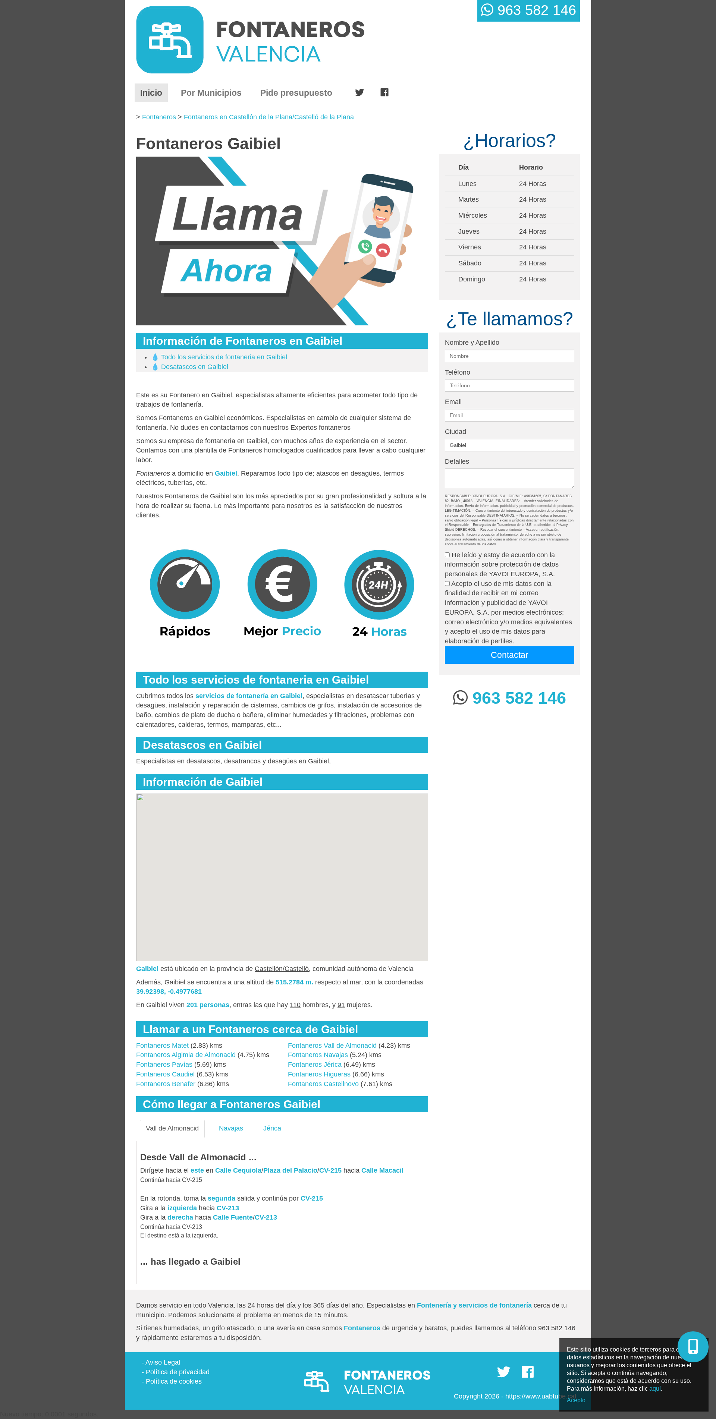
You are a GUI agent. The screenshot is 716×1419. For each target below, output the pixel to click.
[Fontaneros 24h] (280, 39)
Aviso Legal (162, 1362)
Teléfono (457, 372)
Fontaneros (159, 117)
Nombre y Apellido (472, 342)
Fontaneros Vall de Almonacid (332, 1045)
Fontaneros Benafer (165, 1084)
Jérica (272, 1128)
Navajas (231, 1128)
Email (453, 402)
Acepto (576, 1400)
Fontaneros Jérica (315, 1064)
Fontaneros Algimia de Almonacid (186, 1055)
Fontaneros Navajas (318, 1055)
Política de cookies (174, 1381)
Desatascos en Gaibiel (194, 366)
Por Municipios (211, 93)
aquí (655, 1388)
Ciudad (455, 431)
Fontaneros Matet (162, 1045)
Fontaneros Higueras (319, 1074)
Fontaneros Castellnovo (323, 1084)
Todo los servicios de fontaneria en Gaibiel (224, 357)
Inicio (154, 93)
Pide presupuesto (296, 93)
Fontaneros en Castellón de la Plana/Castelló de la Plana (269, 117)
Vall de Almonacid (172, 1128)
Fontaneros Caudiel (165, 1074)
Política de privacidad (178, 1372)
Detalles (457, 461)
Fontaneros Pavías (164, 1064)
